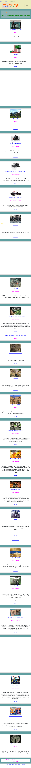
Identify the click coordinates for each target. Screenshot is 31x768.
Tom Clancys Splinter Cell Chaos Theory (15, 316)
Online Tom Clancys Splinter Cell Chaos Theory (15, 335)
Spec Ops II (15, 378)
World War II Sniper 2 (15, 744)
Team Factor (15, 585)
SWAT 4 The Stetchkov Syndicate (15, 430)
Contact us (23, 764)
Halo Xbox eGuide (15, 489)
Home (1, 1)
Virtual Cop (15, 54)
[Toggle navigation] (26, 5)
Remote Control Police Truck (15, 197)
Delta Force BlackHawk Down (15, 458)
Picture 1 (15, 40)
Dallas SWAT (15, 225)
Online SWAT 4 (15, 540)
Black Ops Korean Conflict (15, 29)
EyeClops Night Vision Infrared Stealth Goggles (15, 171)
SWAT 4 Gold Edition (15, 557)
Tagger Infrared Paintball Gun (15, 716)
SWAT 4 (15, 519)
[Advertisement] (9, 88)
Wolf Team (15, 288)
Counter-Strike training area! (15, 353)
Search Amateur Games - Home (11, 764)
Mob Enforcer (15, 685)
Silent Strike (15, 118)
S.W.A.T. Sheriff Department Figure (15, 617)
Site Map (18, 764)
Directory (6, 1)
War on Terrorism (15, 404)
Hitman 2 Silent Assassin (15, 143)
